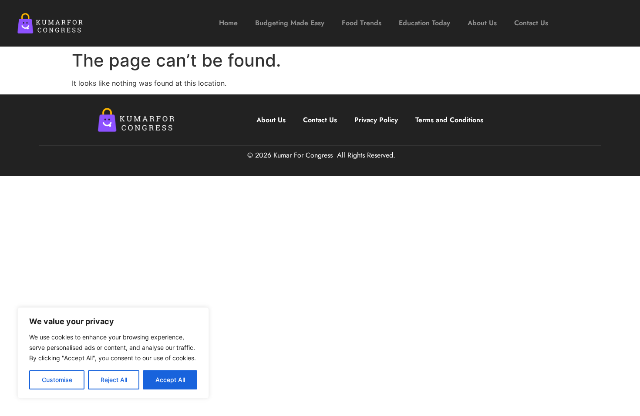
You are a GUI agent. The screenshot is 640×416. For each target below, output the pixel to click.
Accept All (170, 379)
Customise (57, 379)
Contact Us (531, 23)
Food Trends (361, 23)
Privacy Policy (376, 120)
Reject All (114, 379)
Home (228, 23)
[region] (113, 353)
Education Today (424, 23)
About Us (482, 23)
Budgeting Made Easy (289, 23)
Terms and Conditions (449, 120)
